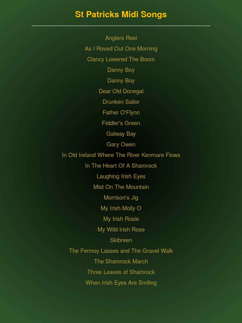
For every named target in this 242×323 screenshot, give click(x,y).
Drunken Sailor (121, 101)
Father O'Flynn (121, 112)
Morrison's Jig (121, 197)
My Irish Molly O (121, 208)
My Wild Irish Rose (121, 229)
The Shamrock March (121, 261)
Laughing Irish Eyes (121, 176)
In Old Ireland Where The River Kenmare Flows (121, 154)
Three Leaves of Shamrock (121, 271)
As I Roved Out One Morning (121, 48)
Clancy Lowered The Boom (121, 59)
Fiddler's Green (121, 122)
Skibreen (121, 240)
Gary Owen (121, 144)
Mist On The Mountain (121, 186)
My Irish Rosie (121, 218)
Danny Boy (121, 69)
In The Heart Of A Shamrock (121, 165)
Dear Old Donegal (121, 91)
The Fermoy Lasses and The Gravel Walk (121, 250)
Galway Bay (121, 133)
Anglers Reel (121, 37)
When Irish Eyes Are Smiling (121, 282)
